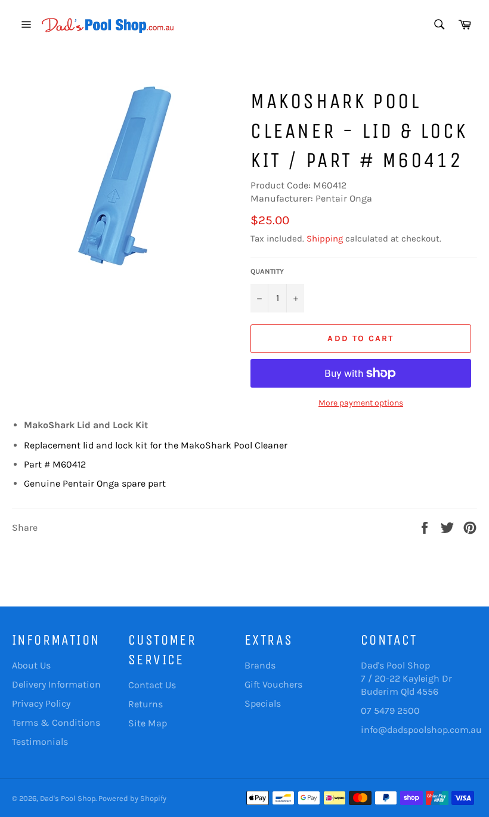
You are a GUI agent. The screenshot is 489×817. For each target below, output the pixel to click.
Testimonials (40, 741)
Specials (262, 703)
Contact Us (152, 685)
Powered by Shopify (132, 798)
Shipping (325, 238)
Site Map (147, 723)
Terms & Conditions (56, 722)
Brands (260, 665)
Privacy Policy (41, 703)
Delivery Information (56, 684)
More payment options (360, 403)
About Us (31, 665)
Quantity (267, 271)
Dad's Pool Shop (67, 798)
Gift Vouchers (273, 684)
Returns (145, 704)
